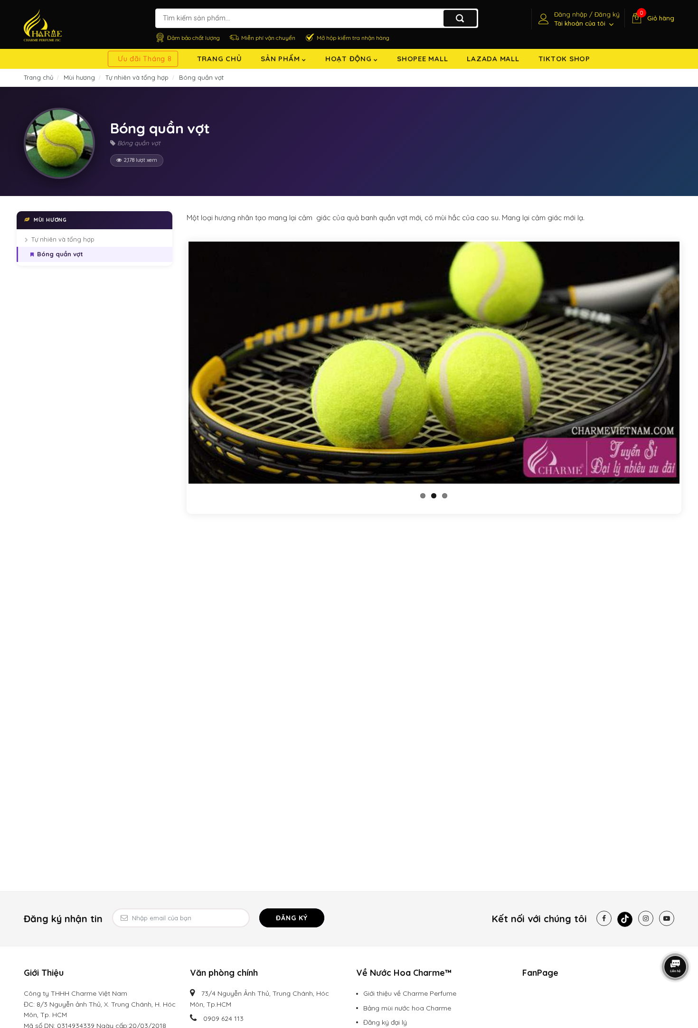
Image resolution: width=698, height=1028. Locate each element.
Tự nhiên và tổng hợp (62, 239)
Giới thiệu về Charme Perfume (409, 993)
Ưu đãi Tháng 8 (145, 58)
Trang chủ (219, 58)
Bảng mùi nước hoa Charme (407, 1008)
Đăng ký (292, 918)
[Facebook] (604, 918)
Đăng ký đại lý (385, 1022)
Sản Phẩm (281, 58)
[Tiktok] (624, 919)
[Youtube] (666, 918)
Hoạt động (349, 58)
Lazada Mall (493, 58)
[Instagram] (645, 918)
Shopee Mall (422, 58)
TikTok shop (564, 58)
